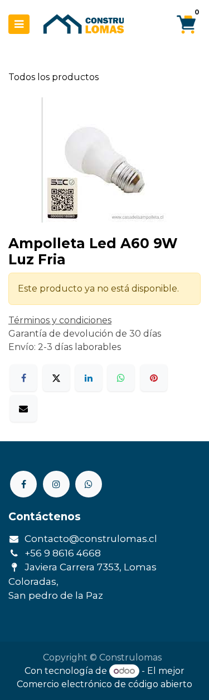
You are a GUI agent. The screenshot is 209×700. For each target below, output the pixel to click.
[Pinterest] (153, 377)
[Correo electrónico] (23, 408)
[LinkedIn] (88, 377)
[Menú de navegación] (19, 24)
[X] (56, 377)
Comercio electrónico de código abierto (104, 684)
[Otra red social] (88, 484)
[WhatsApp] (121, 377)
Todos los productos (53, 77)
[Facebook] (23, 377)
